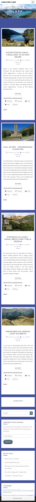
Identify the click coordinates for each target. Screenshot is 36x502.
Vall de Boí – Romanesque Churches (18, 148)
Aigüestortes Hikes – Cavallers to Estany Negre (18, 54)
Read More (18, 93)
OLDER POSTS (18, 401)
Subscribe (8, 442)
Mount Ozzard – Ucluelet (12, 459)
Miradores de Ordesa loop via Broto (18, 332)
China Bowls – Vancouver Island (13, 475)
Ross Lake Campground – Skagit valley (15, 472)
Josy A (24, 60)
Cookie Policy (30, 495)
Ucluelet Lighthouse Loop (12, 462)
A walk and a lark (8, 2)
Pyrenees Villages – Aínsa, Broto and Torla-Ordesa (18, 239)
